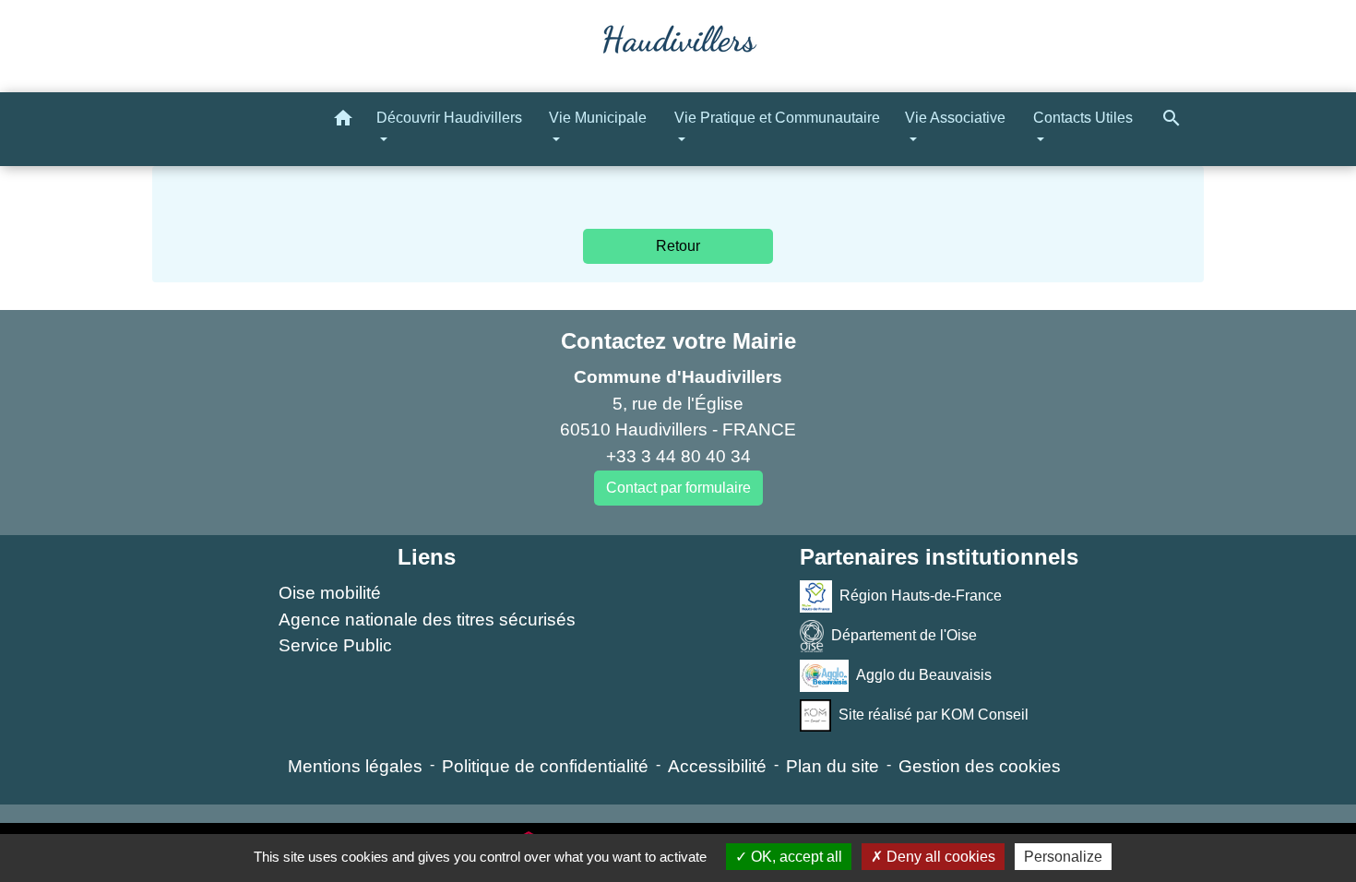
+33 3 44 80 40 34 (678, 456)
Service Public (335, 645)
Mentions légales (355, 766)
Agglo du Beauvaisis (924, 675)
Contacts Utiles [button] (1083, 117)
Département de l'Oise (904, 635)
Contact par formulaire (678, 487)
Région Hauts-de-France (920, 595)
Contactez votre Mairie (678, 340)
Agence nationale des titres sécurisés (427, 619)
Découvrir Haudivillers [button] (449, 117)
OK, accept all (794, 856)
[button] (343, 121)
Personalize (1063, 856)
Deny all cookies (939, 856)
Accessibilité (717, 766)
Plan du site (832, 766)
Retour (678, 246)
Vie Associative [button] (955, 117)
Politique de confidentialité (545, 766)
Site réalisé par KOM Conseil (934, 714)
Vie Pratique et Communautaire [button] (777, 117)
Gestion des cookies (979, 766)
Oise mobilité (330, 592)
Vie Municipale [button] (598, 117)
